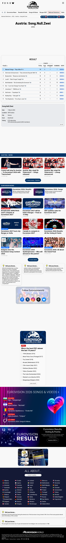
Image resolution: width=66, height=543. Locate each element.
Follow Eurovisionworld (33, 290)
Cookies (18, 539)
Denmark (19, 487)
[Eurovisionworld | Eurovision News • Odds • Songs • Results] (33, 5)
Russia (44, 497)
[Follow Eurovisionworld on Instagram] (5, 3)
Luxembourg (33, 494)
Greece (18, 501)
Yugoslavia (57, 499)
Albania (6, 480)
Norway (44, 487)
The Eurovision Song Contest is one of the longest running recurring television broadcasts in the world (54, 268)
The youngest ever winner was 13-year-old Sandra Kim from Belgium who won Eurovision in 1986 (25, 522)
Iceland (31, 480)
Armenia (6, 485)
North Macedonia (46, 485)
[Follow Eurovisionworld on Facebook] (3, 3)
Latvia (31, 490)
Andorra (6, 483)
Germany (19, 499)
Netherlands (45, 483)
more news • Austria (33, 180)
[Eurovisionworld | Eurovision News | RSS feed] (28, 539)
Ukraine (56, 494)
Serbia (44, 501)
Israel (31, 485)
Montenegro (33, 504)
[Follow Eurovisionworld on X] (7, 3)
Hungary (19, 504)
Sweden (57, 487)
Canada (6, 504)
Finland (18, 492)
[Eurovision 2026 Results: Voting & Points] (20, 437)
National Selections (6, 16)
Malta (31, 497)
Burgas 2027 (43, 12)
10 (40, 69)
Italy (30, 487)
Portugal (44, 492)
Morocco (44, 480)
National (54, 12)
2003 (61, 16)
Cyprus (18, 483)
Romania (44, 494)
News (11, 12)
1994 (43, 16)
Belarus (6, 494)
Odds (62, 12)
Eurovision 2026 (32, 392)
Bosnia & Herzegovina (8, 499)
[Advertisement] (33, 41)
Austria (6, 490)
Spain (56, 485)
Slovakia (57, 480)
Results (22, 12)
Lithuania (32, 492)
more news (33, 260)
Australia (7, 487)
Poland (44, 490)
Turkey (56, 492)
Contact (7, 539)
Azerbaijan (7, 492)
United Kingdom (58, 497)
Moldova (32, 499)
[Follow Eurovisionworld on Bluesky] (13, 3)
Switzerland (58, 490)
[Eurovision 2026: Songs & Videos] (55, 405)
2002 (13, 16)
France (18, 494)
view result (33, 383)
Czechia (19, 485)
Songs (33, 12)
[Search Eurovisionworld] (2, 12)
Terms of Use (13, 539)
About (3, 539)
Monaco (31, 501)
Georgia (18, 497)
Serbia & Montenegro (46, 504)
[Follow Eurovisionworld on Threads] (10, 3)
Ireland (31, 483)
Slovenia (57, 483)
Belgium (6, 497)
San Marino (45, 499)
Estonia (18, 490)
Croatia (18, 480)
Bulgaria (6, 501)
